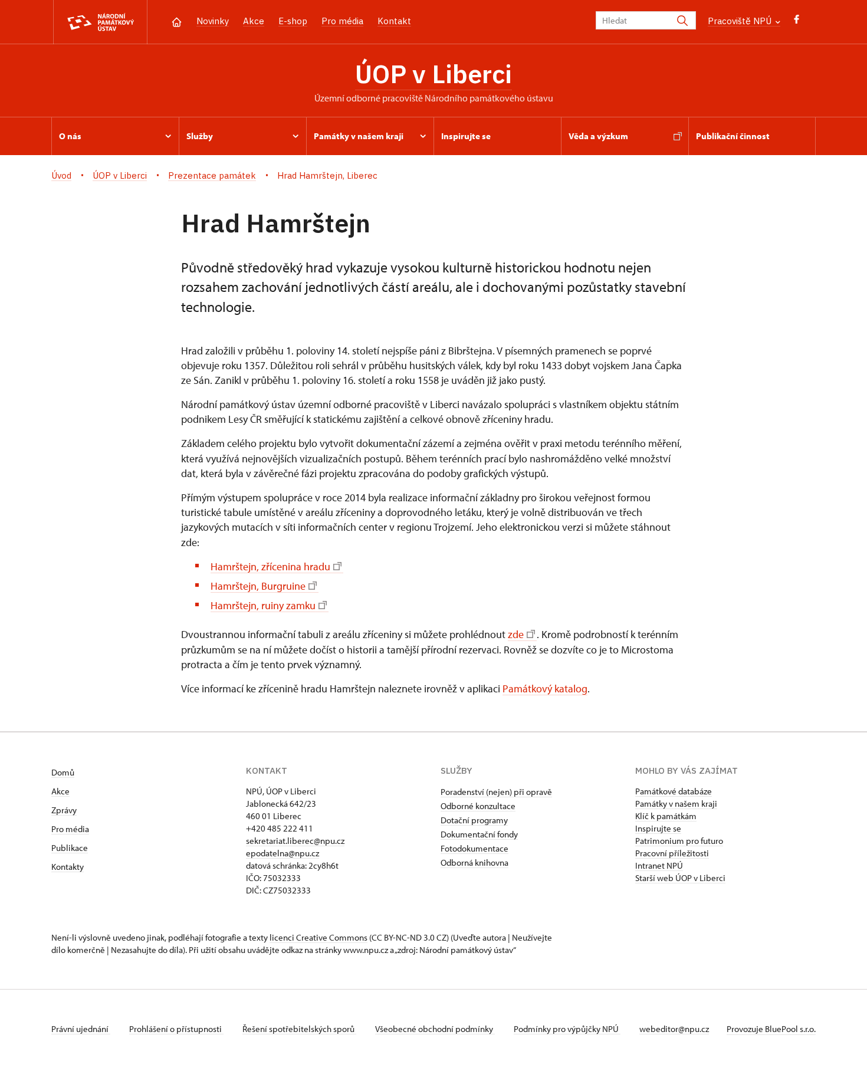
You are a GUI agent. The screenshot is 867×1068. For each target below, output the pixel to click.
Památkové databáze (673, 791)
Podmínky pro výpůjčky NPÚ (567, 1028)
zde (516, 634)
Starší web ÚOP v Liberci (680, 877)
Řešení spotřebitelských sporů (299, 1028)
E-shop (292, 21)
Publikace (69, 847)
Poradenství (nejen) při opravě (496, 791)
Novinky (212, 21)
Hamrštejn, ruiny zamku (263, 605)
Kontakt (394, 21)
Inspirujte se (658, 828)
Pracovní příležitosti (672, 853)
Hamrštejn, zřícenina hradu (270, 566)
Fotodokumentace (474, 848)
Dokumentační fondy (479, 834)
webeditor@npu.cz (674, 1028)
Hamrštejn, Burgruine (258, 586)
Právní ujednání (80, 1028)
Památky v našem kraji (676, 803)
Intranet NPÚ (659, 865)
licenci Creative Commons (318, 937)
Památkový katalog (545, 688)
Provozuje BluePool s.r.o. (771, 1028)
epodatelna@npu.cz (282, 853)
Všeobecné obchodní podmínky (435, 1028)
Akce (253, 21)
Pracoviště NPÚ (741, 21)
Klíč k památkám (666, 815)
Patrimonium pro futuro (679, 840)
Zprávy (64, 810)
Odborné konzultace (478, 805)
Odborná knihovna (474, 862)
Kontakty (67, 866)
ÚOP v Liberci (433, 73)
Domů (62, 772)
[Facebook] (796, 22)
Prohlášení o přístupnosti (176, 1028)
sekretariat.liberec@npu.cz (295, 840)
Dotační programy (474, 820)
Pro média (342, 21)
